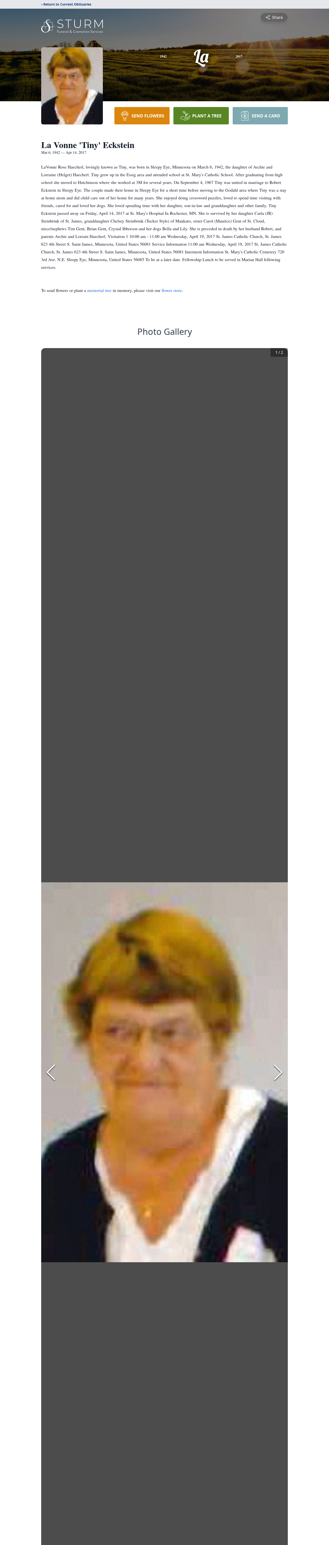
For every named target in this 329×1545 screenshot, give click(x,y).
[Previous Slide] (50, 1072)
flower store (172, 290)
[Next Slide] (278, 1072)
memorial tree (99, 290)
